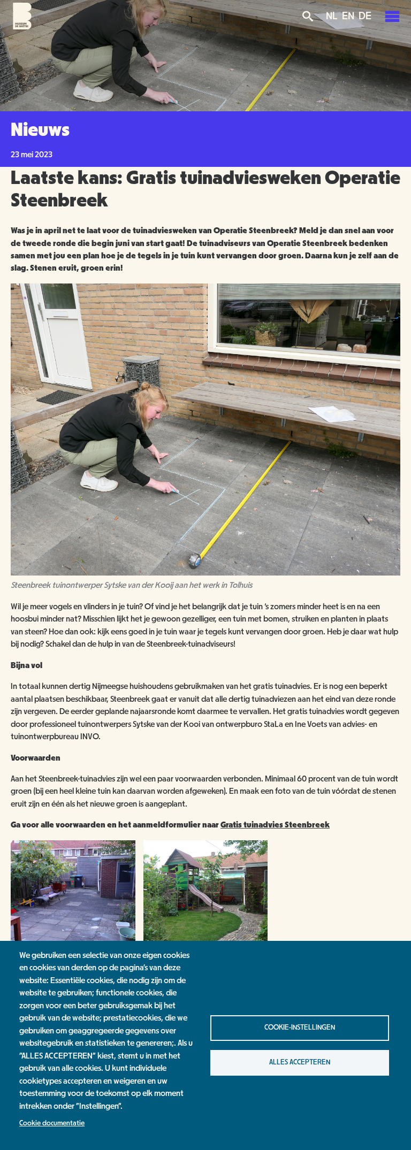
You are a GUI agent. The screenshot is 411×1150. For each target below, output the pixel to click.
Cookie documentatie (52, 1123)
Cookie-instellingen (299, 1027)
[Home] (22, 26)
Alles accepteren (299, 1062)
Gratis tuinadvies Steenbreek (275, 825)
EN (348, 16)
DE (365, 16)
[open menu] (392, 16)
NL (332, 16)
